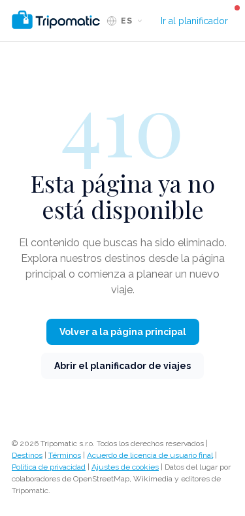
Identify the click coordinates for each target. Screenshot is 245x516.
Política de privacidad (49, 467)
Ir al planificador (194, 21)
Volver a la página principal (122, 332)
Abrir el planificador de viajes (122, 366)
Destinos (27, 455)
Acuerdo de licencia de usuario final (150, 455)
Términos (64, 455)
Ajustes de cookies (125, 467)
